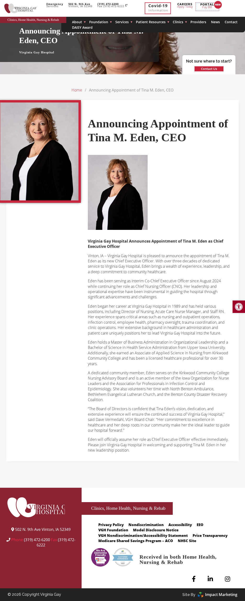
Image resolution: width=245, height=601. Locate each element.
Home (77, 90)
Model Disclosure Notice (155, 529)
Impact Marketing (221, 594)
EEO (200, 524)
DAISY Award (82, 27)
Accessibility (180, 524)
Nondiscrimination (146, 524)
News (215, 22)
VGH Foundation (113, 529)
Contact (231, 22)
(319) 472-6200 (37, 539)
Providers (198, 22)
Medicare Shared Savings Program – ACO (135, 540)
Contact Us (209, 69)
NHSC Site (187, 540)
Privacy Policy (111, 524)
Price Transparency (210, 535)
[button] (239, 306)
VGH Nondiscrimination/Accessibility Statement (143, 535)
